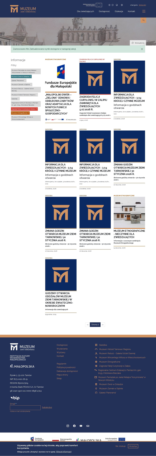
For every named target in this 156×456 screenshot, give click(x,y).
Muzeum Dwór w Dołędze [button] (20, 76)
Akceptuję (133, 446)
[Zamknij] (142, 49)
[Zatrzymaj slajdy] (121, 5)
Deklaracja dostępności (67, 371)
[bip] (15, 398)
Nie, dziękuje (121, 446)
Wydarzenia (62, 349)
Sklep (59, 378)
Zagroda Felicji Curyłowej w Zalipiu (114, 366)
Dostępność (104, 11)
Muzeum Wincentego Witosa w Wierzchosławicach (122, 357)
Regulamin (61, 364)
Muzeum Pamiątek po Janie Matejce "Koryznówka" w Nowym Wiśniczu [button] (24, 71)
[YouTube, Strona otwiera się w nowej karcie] (81, 426)
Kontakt (131, 11)
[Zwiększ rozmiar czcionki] (109, 5)
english (142, 5)
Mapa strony (62, 375)
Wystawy (61, 352)
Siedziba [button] (14, 99)
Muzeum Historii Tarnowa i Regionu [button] (23, 95)
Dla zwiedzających (85, 11)
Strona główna (139, 43)
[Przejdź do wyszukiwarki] (143, 20)
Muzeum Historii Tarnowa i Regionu (115, 349)
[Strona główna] (24, 8)
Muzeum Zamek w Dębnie (111, 388)
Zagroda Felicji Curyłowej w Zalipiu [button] (23, 109)
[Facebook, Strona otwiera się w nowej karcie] (74, 426)
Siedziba (103, 345)
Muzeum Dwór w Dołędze (111, 384)
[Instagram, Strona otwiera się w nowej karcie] (68, 426)
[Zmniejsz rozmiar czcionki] (112, 5)
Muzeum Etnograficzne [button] (19, 113)
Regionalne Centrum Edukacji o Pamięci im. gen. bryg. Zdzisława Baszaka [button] (25, 104)
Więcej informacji (63, 452)
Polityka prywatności (66, 367)
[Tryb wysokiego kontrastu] (116, 5)
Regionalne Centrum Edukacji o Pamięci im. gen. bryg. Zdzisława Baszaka (119, 371)
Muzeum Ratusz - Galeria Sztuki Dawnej (117, 353)
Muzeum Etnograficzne (109, 362)
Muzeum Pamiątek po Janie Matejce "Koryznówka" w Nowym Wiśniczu (122, 378)
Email (12, 404)
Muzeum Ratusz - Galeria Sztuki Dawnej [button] (23, 90)
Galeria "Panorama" (107, 393)
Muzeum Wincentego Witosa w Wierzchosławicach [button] (22, 118)
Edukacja (119, 11)
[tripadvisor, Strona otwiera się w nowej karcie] (87, 426)
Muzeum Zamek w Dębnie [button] (21, 84)
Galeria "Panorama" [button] (18, 80)
